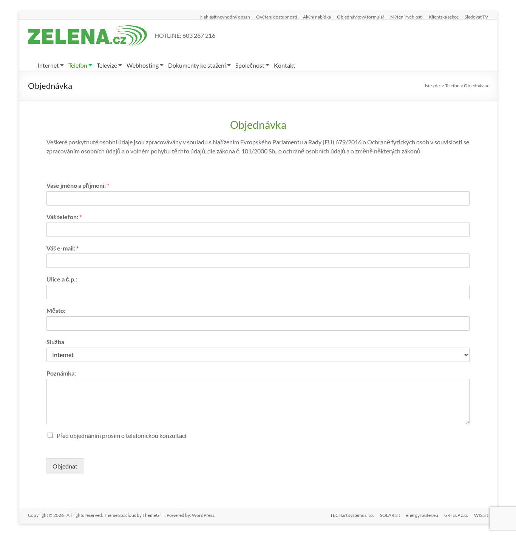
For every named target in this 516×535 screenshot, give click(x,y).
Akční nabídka (317, 16)
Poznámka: (61, 373)
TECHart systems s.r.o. (352, 515)
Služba (55, 341)
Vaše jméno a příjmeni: (77, 185)
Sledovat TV (476, 16)
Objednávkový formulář (360, 16)
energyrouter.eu (422, 515)
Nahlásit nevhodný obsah (225, 16)
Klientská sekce (444, 16)
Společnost (249, 65)
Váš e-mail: (62, 248)
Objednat (65, 466)
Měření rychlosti (406, 16)
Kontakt (284, 65)
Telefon (77, 65)
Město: (55, 310)
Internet (48, 65)
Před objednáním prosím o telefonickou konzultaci (121, 435)
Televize (107, 65)
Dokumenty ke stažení (197, 65)
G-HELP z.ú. (456, 515)
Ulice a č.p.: (61, 279)
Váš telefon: (64, 216)
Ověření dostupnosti (276, 16)
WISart (481, 515)
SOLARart (390, 515)
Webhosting (143, 65)
